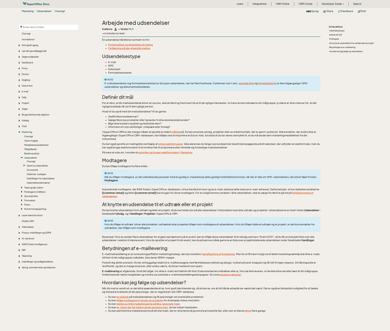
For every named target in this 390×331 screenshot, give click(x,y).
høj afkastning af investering (218, 254)
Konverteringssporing (35, 209)
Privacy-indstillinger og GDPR (36, 232)
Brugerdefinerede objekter (36, 114)
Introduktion (28, 39)
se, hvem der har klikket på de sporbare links (142, 307)
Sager (25, 109)
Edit (363, 11)
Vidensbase (28, 227)
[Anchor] (100, 56)
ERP (24, 250)
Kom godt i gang (30, 45)
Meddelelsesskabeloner (36, 145)
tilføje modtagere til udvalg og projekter (139, 300)
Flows (27, 204)
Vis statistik (32, 170)
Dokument (27, 85)
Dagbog (26, 80)
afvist (248, 310)
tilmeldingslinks (267, 83)
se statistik (122, 296)
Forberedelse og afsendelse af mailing (130, 44)
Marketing (28, 11)
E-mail (25, 91)
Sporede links (31, 196)
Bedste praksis (31, 153)
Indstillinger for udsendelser (41, 178)
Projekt (25, 103)
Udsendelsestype (336, 31)
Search (357, 3)
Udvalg (25, 120)
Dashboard (27, 62)
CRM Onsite (305, 3)
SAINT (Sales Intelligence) (34, 244)
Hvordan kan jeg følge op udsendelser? (346, 51)
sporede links (246, 83)
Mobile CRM (28, 221)
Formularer (29, 200)
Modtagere (334, 39)
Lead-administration (32, 215)
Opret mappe (31, 140)
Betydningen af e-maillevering (342, 47)
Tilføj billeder (30, 149)
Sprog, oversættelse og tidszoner (39, 267)
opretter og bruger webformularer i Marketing (165, 152)
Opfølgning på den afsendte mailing (129, 48)
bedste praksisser (230, 274)
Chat (24, 126)
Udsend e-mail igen (36, 174)
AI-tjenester (28, 238)
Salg (24, 97)
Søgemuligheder (30, 56)
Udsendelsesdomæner (38, 182)
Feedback (347, 11)
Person (25, 74)
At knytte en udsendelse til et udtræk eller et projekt (351, 43)
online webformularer (170, 143)
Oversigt (60, 11)
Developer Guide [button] (332, 3)
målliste (175, 131)
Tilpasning (27, 256)
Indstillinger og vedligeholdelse (37, 261)
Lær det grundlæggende (34, 51)
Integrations (260, 3)
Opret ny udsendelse (37, 165)
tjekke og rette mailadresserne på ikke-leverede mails (148, 303)
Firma (24, 68)
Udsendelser (44, 11)
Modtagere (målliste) (35, 192)
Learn (240, 3)
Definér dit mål (335, 35)
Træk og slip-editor (33, 187)
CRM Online (282, 3)
